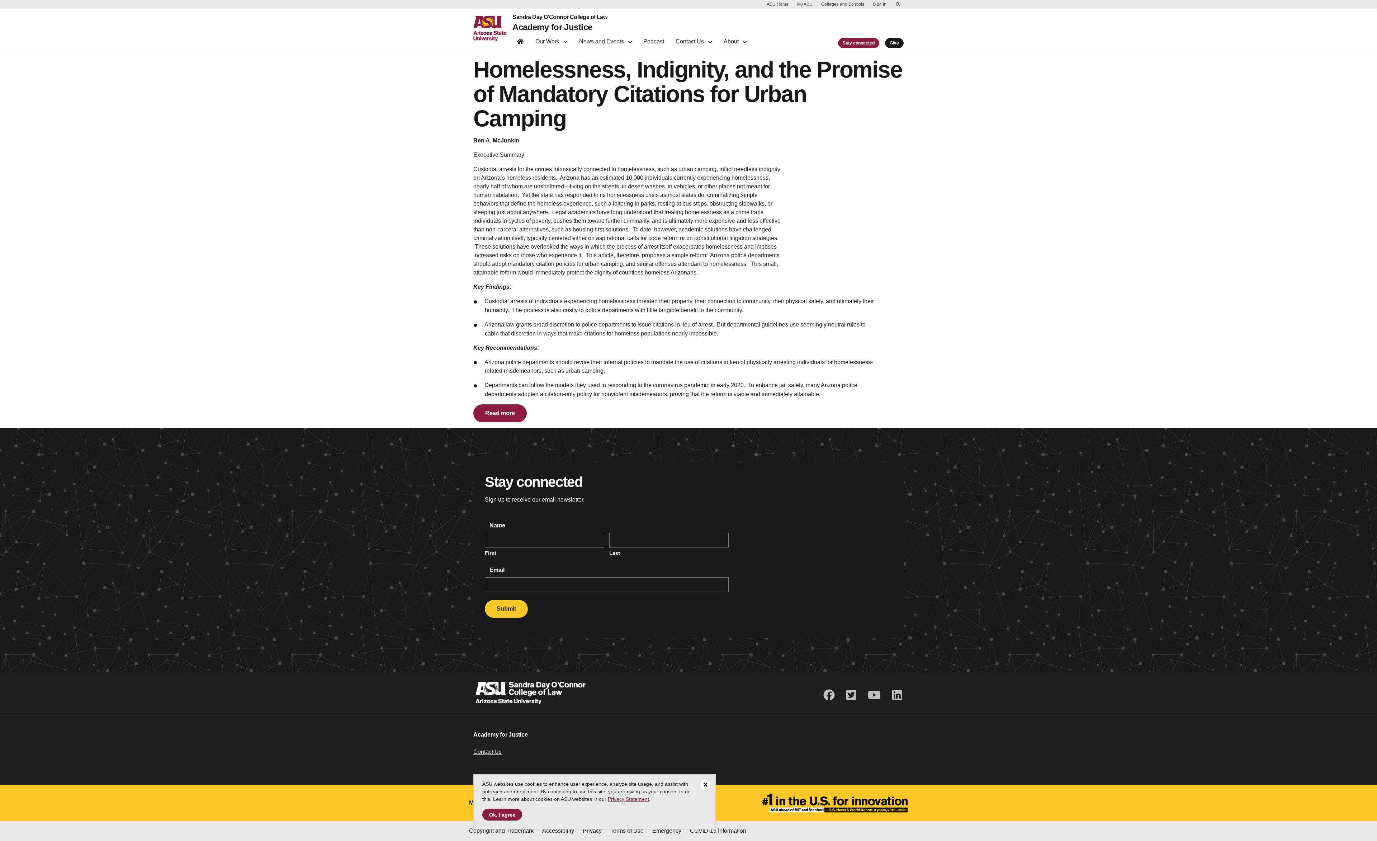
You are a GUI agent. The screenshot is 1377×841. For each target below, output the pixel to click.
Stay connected (859, 43)
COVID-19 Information (718, 831)
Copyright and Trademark (501, 831)
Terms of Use (627, 831)
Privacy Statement (628, 799)
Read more (500, 413)
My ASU (805, 4)
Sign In (879, 4)
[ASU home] (492, 29)
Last (614, 553)
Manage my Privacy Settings (791, 831)
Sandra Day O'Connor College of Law (559, 17)
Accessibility (558, 831)
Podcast (653, 41)
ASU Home (778, 4)
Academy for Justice (552, 27)
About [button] (732, 41)
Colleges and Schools (842, 4)
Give (894, 43)
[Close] (705, 784)
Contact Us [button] (690, 41)
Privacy (592, 831)
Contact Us (487, 752)
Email (496, 570)
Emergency (666, 831)
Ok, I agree (502, 815)
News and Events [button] (602, 41)
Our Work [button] (548, 41)
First (490, 553)
